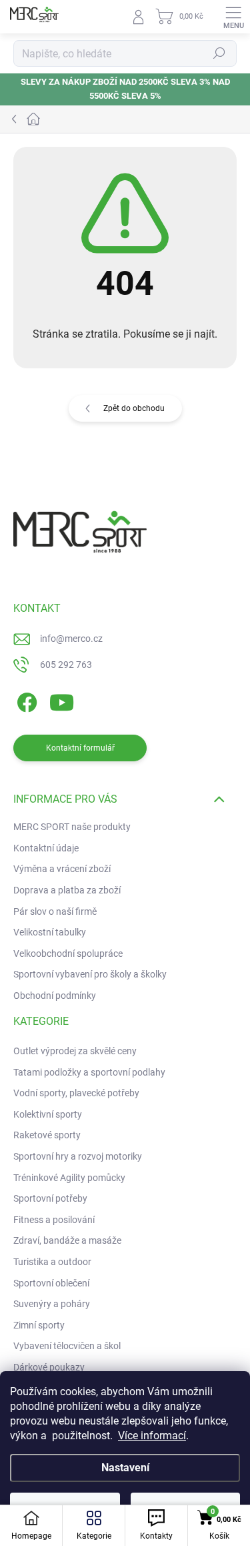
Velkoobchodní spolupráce (68, 953)
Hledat (219, 53)
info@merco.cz (71, 638)
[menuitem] (75, 1052)
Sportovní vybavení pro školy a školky (90, 974)
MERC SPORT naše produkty (72, 826)
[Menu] (233, 16)
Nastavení (125, 1467)
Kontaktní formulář (80, 748)
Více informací (152, 1435)
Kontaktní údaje (46, 848)
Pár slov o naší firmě (55, 911)
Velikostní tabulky (49, 932)
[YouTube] (62, 700)
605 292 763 (66, 664)
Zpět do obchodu (134, 408)
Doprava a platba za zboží (67, 890)
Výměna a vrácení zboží (62, 868)
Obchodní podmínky (54, 995)
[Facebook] (25, 700)
